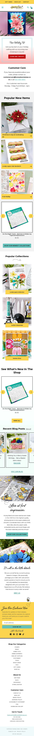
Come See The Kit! (17, 56)
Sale (17, 664)
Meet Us (17, 593)
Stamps (17, 647)
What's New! (17, 662)
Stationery (17, 658)
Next (31, 216)
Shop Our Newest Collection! (17, 245)
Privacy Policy (21, 731)
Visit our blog (17, 471)
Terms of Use (12, 731)
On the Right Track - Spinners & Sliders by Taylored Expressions (17, 234)
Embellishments (17, 653)
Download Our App (17, 706)
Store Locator (17, 684)
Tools (17, 660)
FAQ (17, 704)
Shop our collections (17, 534)
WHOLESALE (17, 682)
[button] (28, 7)
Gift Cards (17, 667)
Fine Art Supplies (17, 656)
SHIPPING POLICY (17, 699)
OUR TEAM (17, 677)
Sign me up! (17, 627)
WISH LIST (17, 695)
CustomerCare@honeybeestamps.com (17, 715)
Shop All (17, 669)
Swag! (17, 649)
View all (17, 420)
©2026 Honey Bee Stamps (20, 729)
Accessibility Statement (17, 702)
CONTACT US (17, 693)
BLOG (17, 680)
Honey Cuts (17, 651)
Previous (3, 216)
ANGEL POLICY (17, 697)
